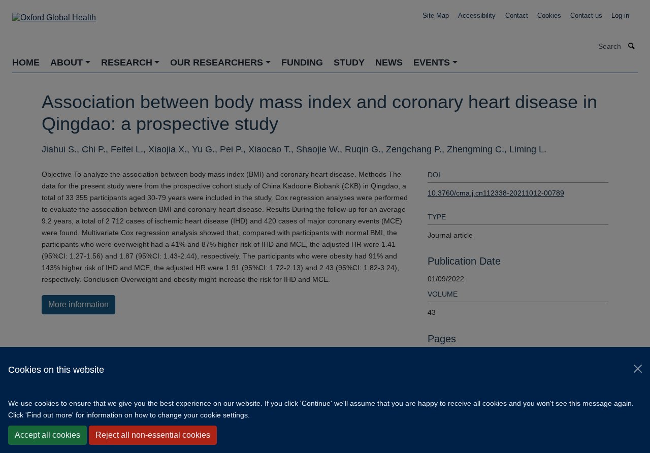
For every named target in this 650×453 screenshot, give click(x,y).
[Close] (638, 369)
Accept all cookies (47, 435)
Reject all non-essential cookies (152, 435)
